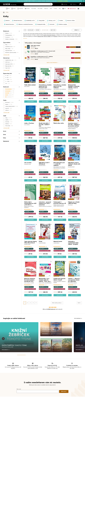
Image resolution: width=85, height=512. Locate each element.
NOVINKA (78, 47)
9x (60, 246)
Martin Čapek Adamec (72, 282)
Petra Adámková (46, 52)
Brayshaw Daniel (42, 165)
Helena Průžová (47, 127)
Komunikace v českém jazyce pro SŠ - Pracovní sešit (43, 51)
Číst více (25, 38)
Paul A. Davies (27, 282)
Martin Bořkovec (57, 167)
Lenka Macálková (48, 282)
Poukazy (28, 8)
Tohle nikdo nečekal (35, 45)
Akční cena (27, 118)
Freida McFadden (42, 242)
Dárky (51, 8)
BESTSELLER (72, 47)
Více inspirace (77, 318)
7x (31, 130)
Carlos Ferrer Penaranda (73, 127)
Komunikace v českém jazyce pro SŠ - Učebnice (42, 56)
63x (46, 246)
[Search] (50, 4)
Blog (60, 8)
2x (60, 209)
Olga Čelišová (39, 52)
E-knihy (14, 8)
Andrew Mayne (56, 242)
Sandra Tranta (42, 128)
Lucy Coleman (27, 124)
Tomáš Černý (41, 127)
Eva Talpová (62, 166)
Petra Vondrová (57, 166)
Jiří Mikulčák (70, 89)
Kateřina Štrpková (42, 206)
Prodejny (55, 8)
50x (61, 284)
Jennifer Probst (27, 244)
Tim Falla (32, 282)
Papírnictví (46, 8)
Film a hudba (40, 8)
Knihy (9, 8)
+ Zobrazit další (6, 54)
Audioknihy (21, 8)
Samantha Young (27, 164)
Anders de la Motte (57, 281)
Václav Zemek (41, 282)
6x (75, 91)
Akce (65, 8)
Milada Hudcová (27, 206)
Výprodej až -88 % (28, 120)
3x (60, 91)
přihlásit (64, 391)
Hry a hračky (33, 8)
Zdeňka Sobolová (57, 204)
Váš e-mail (19, 389)
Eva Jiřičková (62, 167)
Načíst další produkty (52, 62)
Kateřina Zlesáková (72, 128)
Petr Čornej (70, 204)
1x (75, 169)
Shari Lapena (33, 46)
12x (31, 91)
